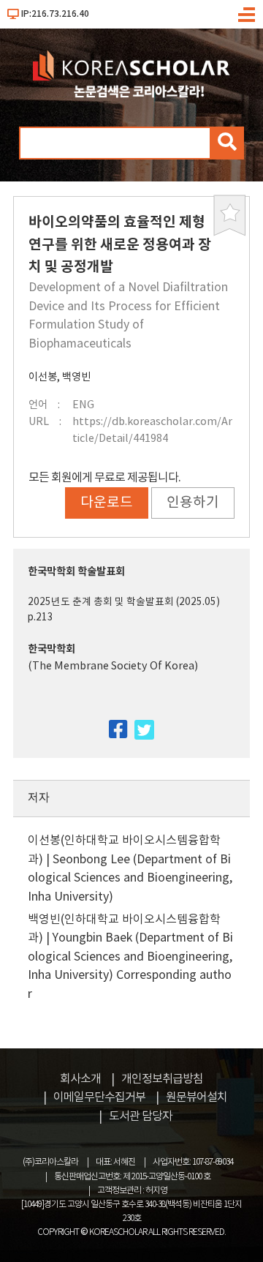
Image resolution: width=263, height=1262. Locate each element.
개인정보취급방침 (162, 1079)
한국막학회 (51, 649)
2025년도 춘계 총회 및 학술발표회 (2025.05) (124, 602)
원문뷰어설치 (196, 1097)
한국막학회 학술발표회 (76, 572)
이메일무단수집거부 (99, 1097)
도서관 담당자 (140, 1116)
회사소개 (80, 1079)
